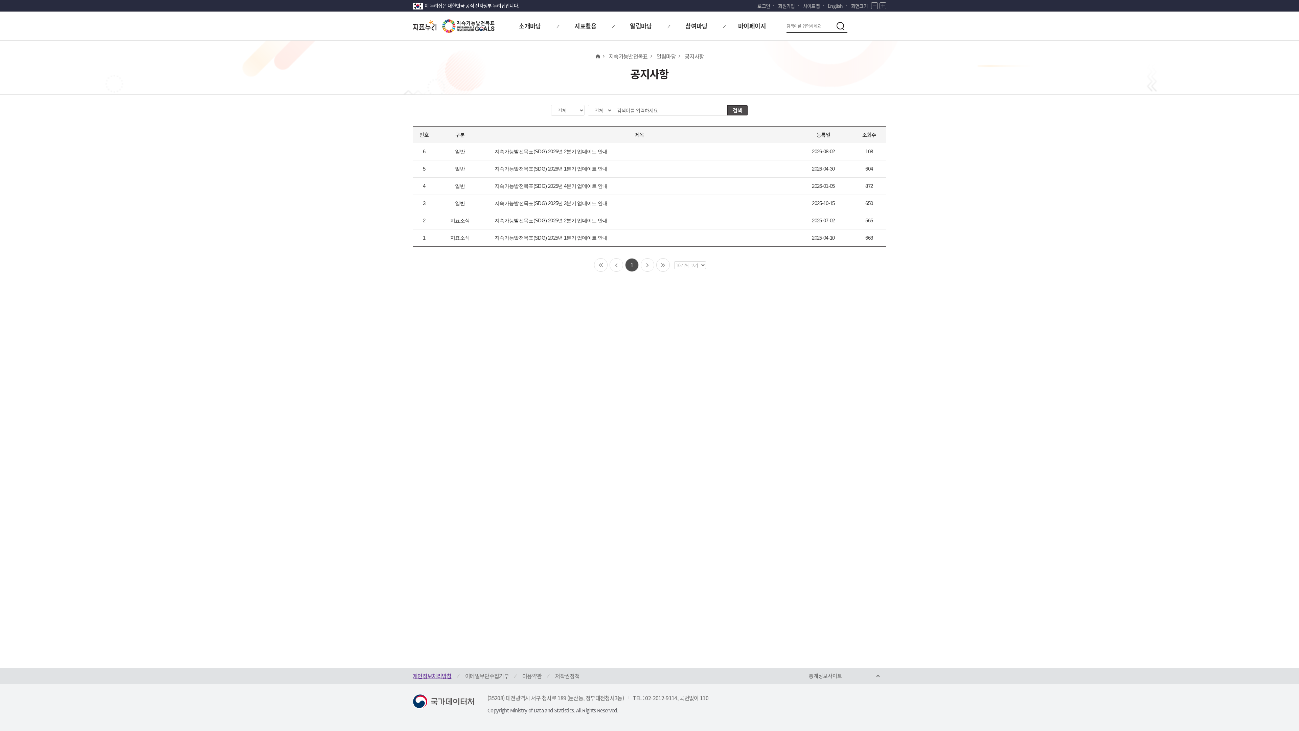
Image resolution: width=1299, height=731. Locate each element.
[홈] (597, 56)
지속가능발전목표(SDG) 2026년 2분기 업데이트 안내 (551, 151)
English (835, 5)
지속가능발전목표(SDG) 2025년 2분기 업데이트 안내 (551, 220)
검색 (737, 110)
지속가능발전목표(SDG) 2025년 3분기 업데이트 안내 (551, 203)
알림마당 (666, 56)
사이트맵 (811, 5)
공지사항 (694, 56)
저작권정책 (567, 676)
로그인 (763, 5)
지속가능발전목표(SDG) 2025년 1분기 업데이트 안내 (551, 238)
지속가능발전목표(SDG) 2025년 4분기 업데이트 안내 (551, 186)
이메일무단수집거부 (487, 676)
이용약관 (532, 676)
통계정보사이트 (825, 676)
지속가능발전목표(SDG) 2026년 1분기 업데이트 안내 (551, 169)
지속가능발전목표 (628, 56)
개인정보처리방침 (432, 676)
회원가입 (786, 5)
